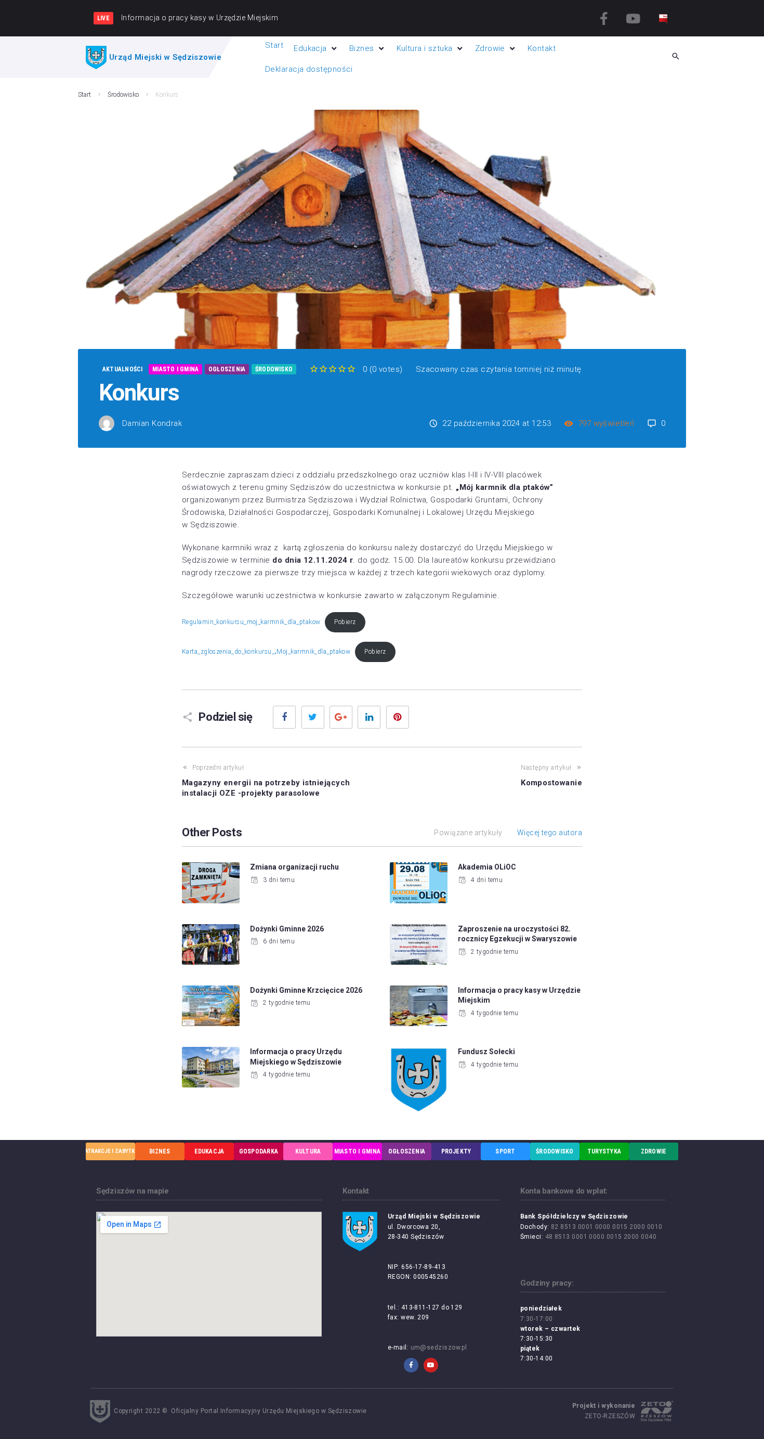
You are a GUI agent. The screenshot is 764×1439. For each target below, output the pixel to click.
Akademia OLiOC (487, 867)
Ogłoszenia (226, 369)
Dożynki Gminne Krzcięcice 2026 (306, 990)
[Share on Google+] (341, 717)
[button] (316, 48)
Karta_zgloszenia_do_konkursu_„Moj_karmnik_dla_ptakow (266, 651)
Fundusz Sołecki (486, 1051)
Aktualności (122, 369)
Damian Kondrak (152, 423)
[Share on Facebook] (284, 717)
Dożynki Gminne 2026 (287, 929)
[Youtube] (633, 18)
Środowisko (123, 94)
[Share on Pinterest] (397, 717)
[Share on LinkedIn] (369, 717)
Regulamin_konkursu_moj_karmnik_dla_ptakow (251, 622)
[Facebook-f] (604, 18)
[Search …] (675, 57)
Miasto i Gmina (175, 369)
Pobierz (344, 622)
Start (84, 94)
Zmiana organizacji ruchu (294, 867)
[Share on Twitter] (312, 717)
